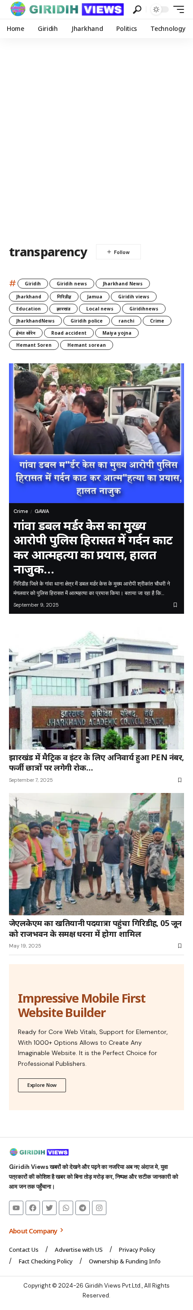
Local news (100, 309)
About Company (33, 1230)
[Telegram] (82, 1208)
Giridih (33, 283)
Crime (157, 321)
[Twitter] (49, 1208)
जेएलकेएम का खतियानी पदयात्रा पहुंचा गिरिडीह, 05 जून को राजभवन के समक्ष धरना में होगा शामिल (95, 928)
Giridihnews (143, 309)
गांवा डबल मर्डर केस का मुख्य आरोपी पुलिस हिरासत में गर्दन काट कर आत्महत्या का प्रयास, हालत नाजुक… (92, 547)
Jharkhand (28, 296)
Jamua (94, 296)
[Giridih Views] (67, 9)
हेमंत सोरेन (25, 333)
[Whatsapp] (66, 1208)
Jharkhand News (123, 283)
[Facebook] (33, 1208)
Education (28, 309)
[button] (137, 9)
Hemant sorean (86, 345)
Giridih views (133, 296)
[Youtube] (16, 1208)
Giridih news (72, 283)
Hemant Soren (34, 345)
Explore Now (42, 1085)
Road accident (69, 333)
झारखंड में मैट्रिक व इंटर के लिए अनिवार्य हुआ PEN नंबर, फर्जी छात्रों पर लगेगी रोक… (96, 762)
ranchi (126, 321)
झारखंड (63, 309)
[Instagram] (99, 1208)
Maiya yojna (117, 333)
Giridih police (86, 321)
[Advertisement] (96, 139)
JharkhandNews (35, 321)
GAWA (42, 511)
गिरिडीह (64, 296)
